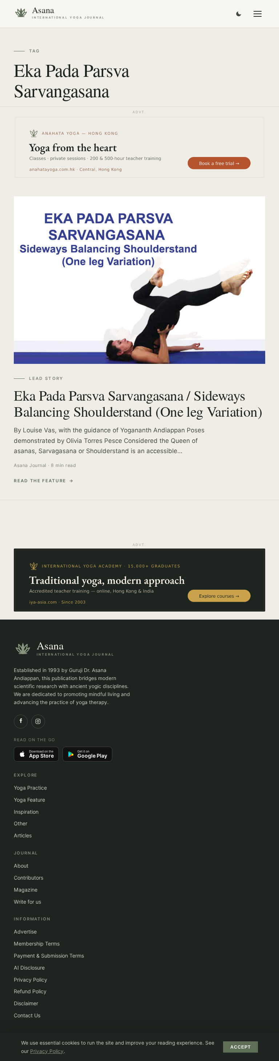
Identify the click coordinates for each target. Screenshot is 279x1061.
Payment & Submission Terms (49, 955)
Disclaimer (26, 1003)
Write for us (27, 902)
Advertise (25, 931)
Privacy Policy (30, 979)
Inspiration (26, 812)
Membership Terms (37, 943)
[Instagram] (38, 721)
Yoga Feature (29, 800)
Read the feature (40, 480)
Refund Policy (30, 991)
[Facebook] (21, 721)
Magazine (25, 890)
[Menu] (257, 13)
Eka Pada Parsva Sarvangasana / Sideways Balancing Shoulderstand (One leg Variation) (138, 403)
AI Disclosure (29, 967)
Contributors (28, 878)
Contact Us (27, 1015)
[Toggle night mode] (239, 14)
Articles (23, 835)
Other (20, 823)
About (21, 865)
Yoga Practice (30, 788)
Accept (240, 1047)
